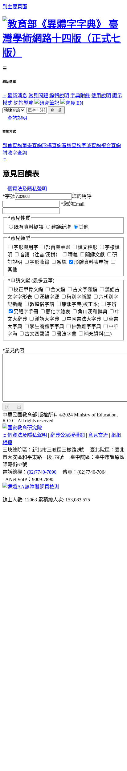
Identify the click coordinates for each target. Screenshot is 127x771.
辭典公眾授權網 (67, 435)
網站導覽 (23, 103)
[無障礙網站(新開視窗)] (30, 486)
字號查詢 (91, 145)
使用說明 (101, 95)
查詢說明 (17, 118)
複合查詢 (111, 145)
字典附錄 (80, 95)
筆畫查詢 (32, 145)
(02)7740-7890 (41, 472)
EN (79, 103)
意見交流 (98, 435)
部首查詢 (12, 145)
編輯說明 (59, 95)
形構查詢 (52, 145)
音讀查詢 (71, 145)
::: (4, 95)
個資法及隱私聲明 (27, 188)
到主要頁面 (14, 6)
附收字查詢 (14, 152)
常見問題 (38, 95)
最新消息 (17, 95)
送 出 (13, 407)
